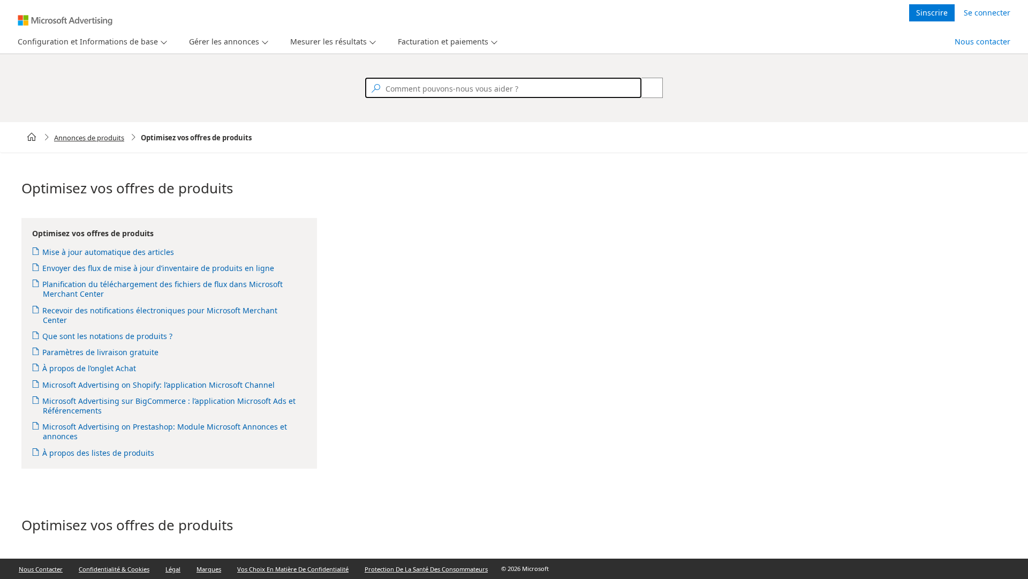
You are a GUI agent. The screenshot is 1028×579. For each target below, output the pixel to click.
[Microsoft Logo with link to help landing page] (65, 20)
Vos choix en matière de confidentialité (293, 569)
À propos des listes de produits (98, 453)
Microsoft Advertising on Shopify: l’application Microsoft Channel (159, 385)
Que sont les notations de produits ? (107, 336)
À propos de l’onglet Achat (89, 368)
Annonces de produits (89, 137)
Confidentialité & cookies (114, 569)
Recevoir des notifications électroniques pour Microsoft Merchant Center (160, 315)
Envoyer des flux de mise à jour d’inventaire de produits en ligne (158, 268)
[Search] (646, 87)
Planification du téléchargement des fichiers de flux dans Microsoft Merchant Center (163, 289)
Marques (208, 569)
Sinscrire (932, 12)
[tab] (85, 42)
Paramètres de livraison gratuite (100, 352)
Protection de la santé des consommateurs (426, 569)
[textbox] (503, 87)
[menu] (91, 42)
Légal (172, 569)
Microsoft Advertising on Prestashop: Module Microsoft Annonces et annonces (165, 431)
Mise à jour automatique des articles (108, 252)
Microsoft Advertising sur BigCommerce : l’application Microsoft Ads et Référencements (169, 406)
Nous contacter (982, 41)
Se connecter (987, 12)
